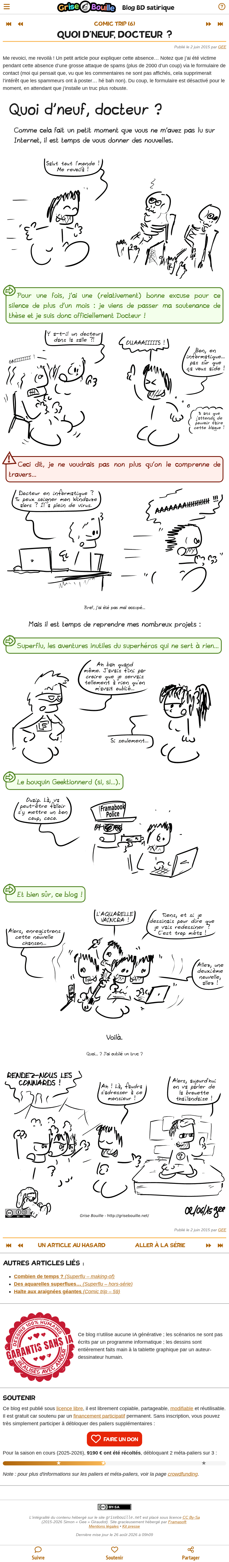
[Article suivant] (208, 24)
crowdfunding (183, 1474)
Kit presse (131, 1526)
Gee (222, 47)
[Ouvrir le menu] (7, 7)
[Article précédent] (20, 24)
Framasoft (177, 1522)
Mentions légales (104, 1526)
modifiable (181, 1408)
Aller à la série (160, 1245)
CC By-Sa (191, 1517)
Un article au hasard (72, 1245)
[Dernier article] (220, 24)
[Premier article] (8, 24)
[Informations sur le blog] (221, 7)
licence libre (69, 1408)
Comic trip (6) (114, 24)
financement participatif (99, 1416)
